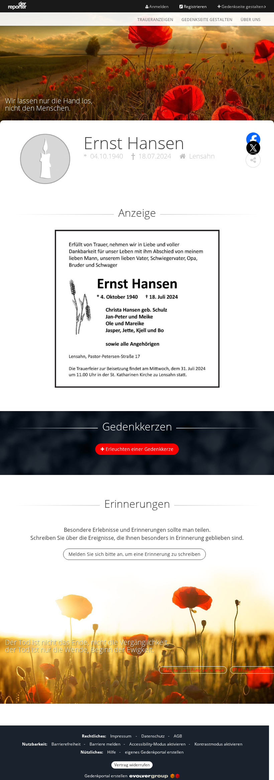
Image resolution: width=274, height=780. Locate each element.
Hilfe (111, 752)
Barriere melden (105, 744)
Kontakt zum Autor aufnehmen (195, 670)
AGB (178, 736)
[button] (253, 160)
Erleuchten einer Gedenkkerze (138, 449)
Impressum (120, 736)
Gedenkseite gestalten (242, 6)
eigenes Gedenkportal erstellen (154, 752)
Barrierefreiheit (66, 744)
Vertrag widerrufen (132, 765)
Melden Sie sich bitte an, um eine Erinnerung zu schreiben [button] (134, 554)
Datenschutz (153, 736)
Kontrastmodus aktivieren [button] (218, 744)
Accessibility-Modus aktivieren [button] (157, 744)
